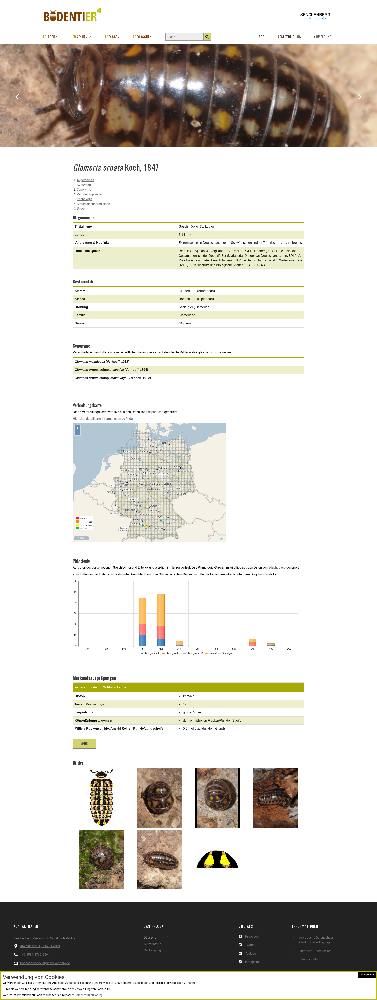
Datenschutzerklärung (89, 995)
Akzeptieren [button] (367, 974)
